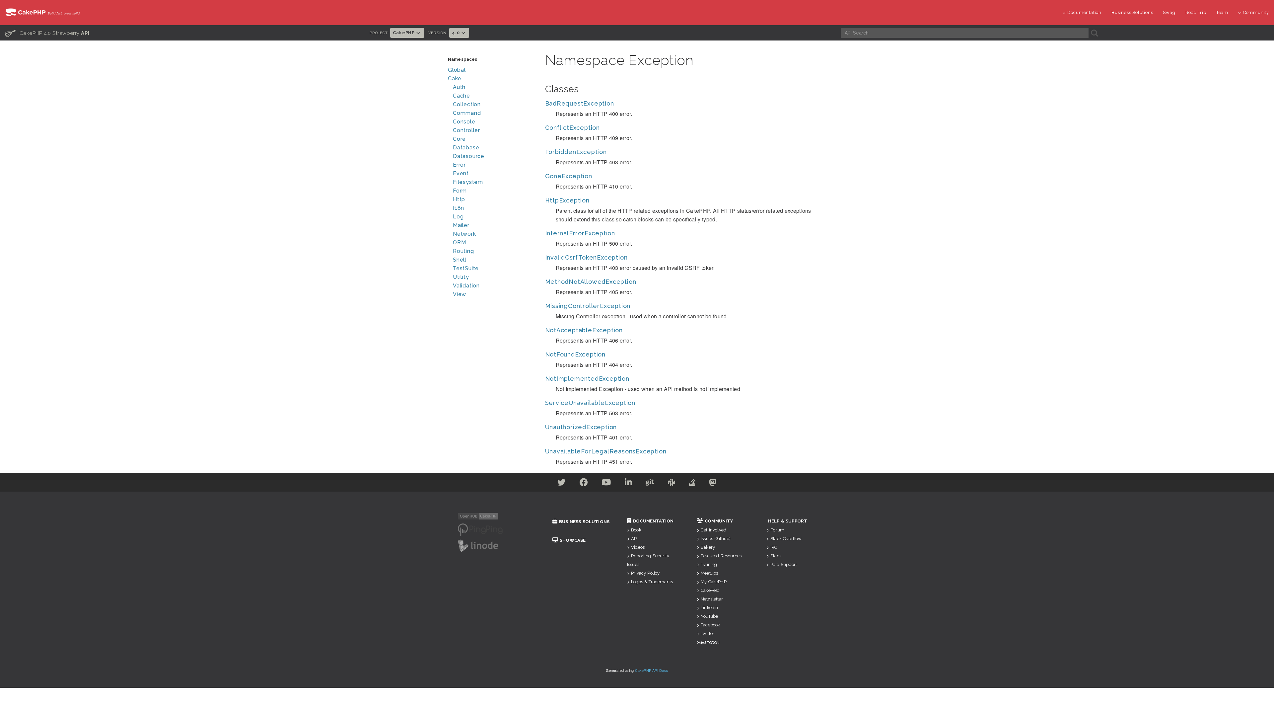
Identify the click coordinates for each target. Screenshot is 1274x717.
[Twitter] (561, 483)
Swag (1169, 12)
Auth (459, 87)
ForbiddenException (576, 151)
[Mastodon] (713, 483)
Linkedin (709, 607)
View (459, 294)
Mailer (461, 225)
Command (467, 113)
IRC (773, 547)
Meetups (709, 573)
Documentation (1084, 12)
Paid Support (783, 564)
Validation (466, 285)
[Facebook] (584, 483)
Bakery (708, 547)
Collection (467, 104)
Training (709, 564)
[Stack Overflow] (692, 483)
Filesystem (468, 182)
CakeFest (710, 590)
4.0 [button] (456, 32)
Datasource (468, 156)
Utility (461, 277)
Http (459, 199)
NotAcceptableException (584, 330)
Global (457, 70)
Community (1256, 12)
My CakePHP (714, 581)
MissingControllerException (588, 305)
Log (458, 216)
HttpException (567, 200)
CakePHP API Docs (652, 670)
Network (464, 234)
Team (1222, 12)
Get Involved (713, 529)
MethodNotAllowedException (590, 281)
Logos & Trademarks (652, 581)
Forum (777, 529)
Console (464, 122)
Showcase (573, 540)
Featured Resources (721, 555)
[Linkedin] (628, 483)
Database (466, 147)
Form (460, 191)
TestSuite (466, 268)
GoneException (568, 176)
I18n (458, 208)
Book (636, 529)
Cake (454, 78)
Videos (638, 547)
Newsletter (712, 599)
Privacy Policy (645, 573)
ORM (459, 242)
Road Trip (1195, 12)
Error (459, 165)
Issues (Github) (716, 538)
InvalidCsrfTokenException (586, 257)
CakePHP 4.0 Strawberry (47, 33)
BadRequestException (579, 103)
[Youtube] (606, 483)
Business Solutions (1132, 12)
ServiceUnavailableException (590, 402)
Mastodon (709, 642)
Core (459, 139)
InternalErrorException (580, 233)
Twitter (707, 633)
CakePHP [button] (404, 32)
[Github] (650, 483)
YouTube (709, 616)
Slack (776, 555)
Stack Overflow (786, 538)
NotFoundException (575, 354)
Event (461, 173)
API (634, 538)
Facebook (710, 624)
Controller (466, 130)
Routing (463, 251)
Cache (461, 96)
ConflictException (572, 127)
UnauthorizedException (581, 427)
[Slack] (671, 483)
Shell (459, 260)
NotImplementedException (587, 378)
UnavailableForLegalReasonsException (606, 451)
